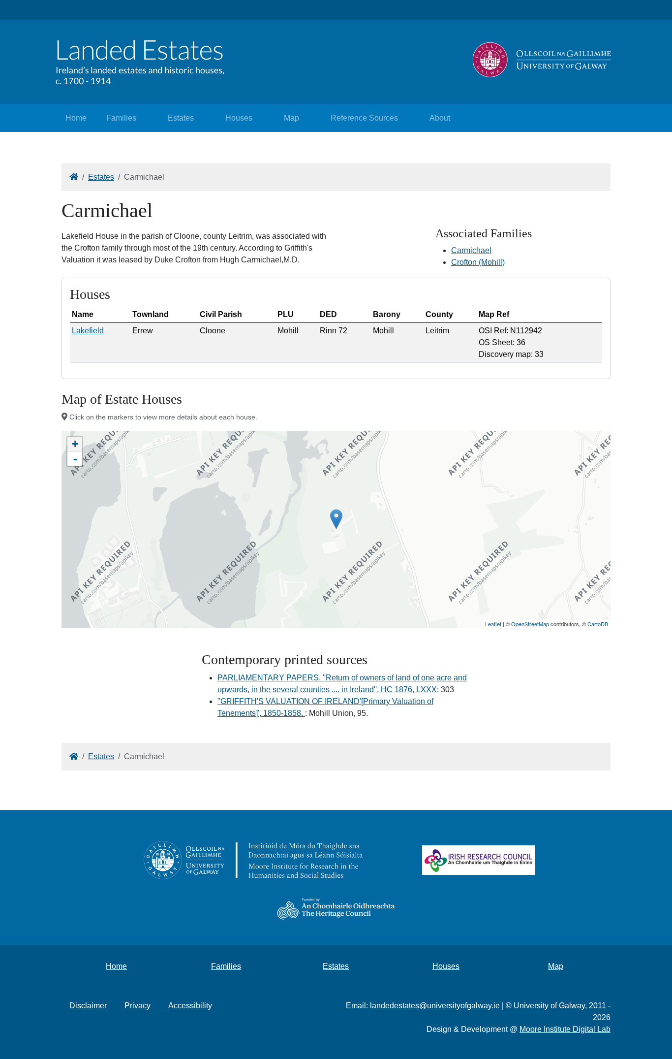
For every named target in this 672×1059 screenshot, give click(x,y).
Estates (181, 118)
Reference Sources (364, 118)
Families (121, 118)
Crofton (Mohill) (478, 262)
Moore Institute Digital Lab (565, 1029)
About (439, 118)
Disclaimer (88, 1005)
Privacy (137, 1005)
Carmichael (471, 250)
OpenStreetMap (530, 624)
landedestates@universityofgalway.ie (435, 1005)
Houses (238, 118)
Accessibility (190, 1005)
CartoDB (597, 624)
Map (291, 118)
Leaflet (493, 624)
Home (76, 118)
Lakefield (88, 330)
